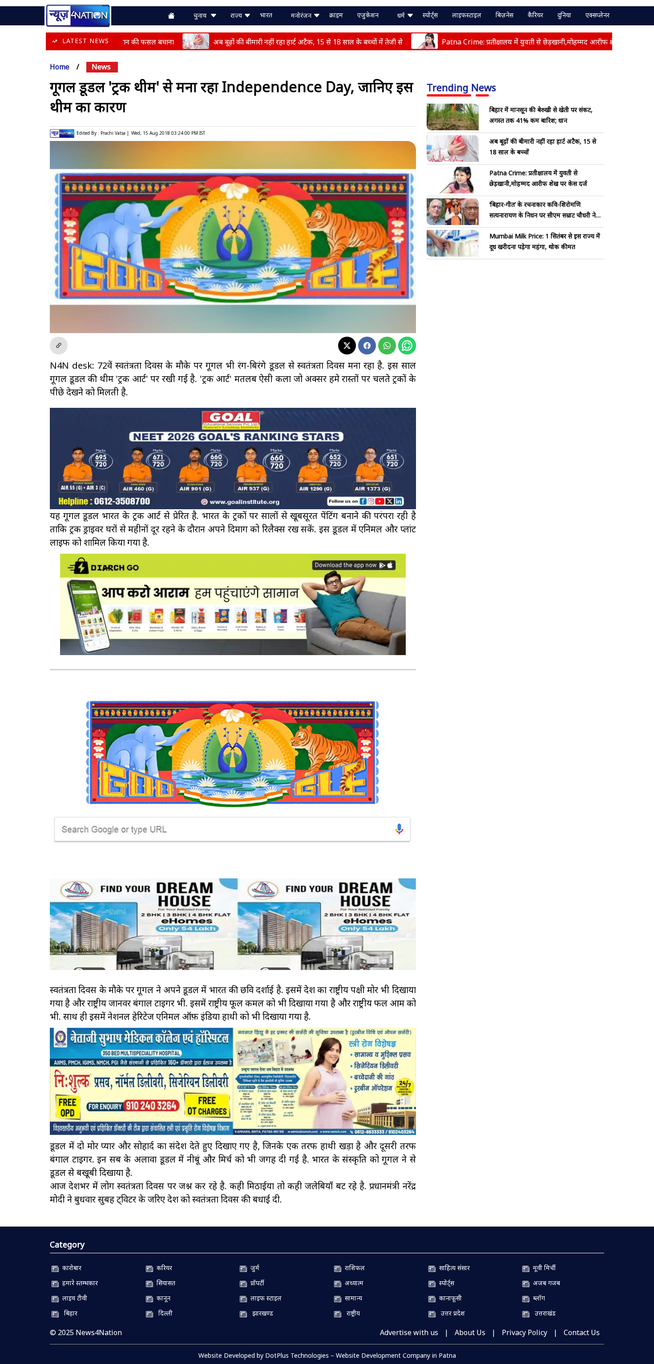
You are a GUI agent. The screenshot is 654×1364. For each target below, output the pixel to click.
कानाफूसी (449, 1298)
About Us (470, 1332)
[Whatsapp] (387, 345)
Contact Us (582, 1332)
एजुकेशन (368, 15)
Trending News (461, 87)
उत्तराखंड (542, 1313)
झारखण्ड (260, 1313)
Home (59, 67)
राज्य (237, 15)
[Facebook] (367, 345)
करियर (162, 1267)
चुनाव (202, 15)
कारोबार (70, 1267)
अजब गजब (544, 1283)
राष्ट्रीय (350, 1313)
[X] (347, 345)
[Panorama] (233, 932)
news (101, 67)
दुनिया (564, 15)
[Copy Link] (59, 345)
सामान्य (351, 1298)
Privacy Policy (524, 1332)
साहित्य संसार (453, 1267)
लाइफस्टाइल (466, 15)
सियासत (164, 1283)
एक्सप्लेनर (597, 15)
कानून (161, 1298)
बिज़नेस (504, 15)
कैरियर (535, 15)
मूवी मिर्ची (542, 1267)
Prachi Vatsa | (115, 133)
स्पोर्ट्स (430, 15)
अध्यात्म (352, 1283)
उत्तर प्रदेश (450, 1313)
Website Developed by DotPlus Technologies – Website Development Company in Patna (327, 1355)
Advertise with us (409, 1332)
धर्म (402, 15)
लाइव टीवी (73, 1298)
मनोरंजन (302, 15)
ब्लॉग (537, 1298)
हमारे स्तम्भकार (78, 1283)
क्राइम (336, 15)
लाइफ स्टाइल (264, 1298)
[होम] (77, 15)
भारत (266, 15)
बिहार (68, 1313)
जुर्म (253, 1267)
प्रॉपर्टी (255, 1283)
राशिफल (353, 1267)
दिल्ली (163, 1313)
